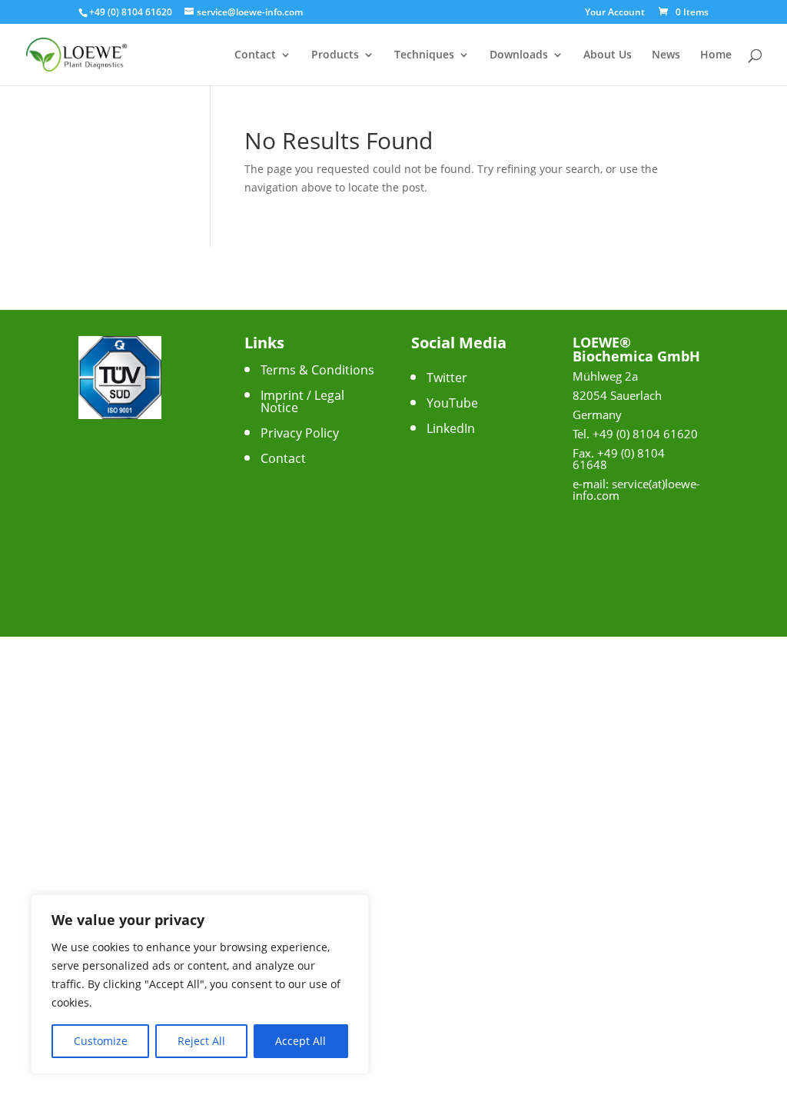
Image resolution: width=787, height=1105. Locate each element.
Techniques (424, 55)
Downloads (519, 55)
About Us (607, 55)
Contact (255, 55)
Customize (101, 1040)
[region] (200, 984)
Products (335, 55)
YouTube (452, 402)
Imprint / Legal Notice (302, 401)
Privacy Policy (300, 432)
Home (716, 55)
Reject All (201, 1040)
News (666, 55)
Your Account (615, 13)
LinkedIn (451, 428)
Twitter (447, 377)
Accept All (300, 1040)
